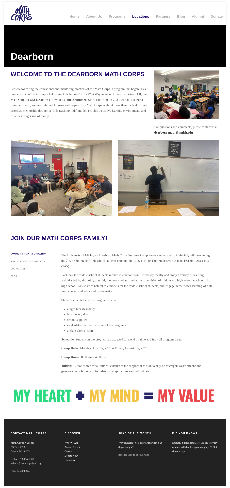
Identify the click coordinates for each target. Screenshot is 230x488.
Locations (140, 16)
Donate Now (71, 455)
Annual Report (72, 447)
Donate (217, 16)
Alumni (198, 16)
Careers (68, 451)
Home (74, 16)
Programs (117, 16)
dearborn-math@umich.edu (173, 132)
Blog (181, 16)
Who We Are (71, 442)
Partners (163, 16)
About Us (94, 16)
